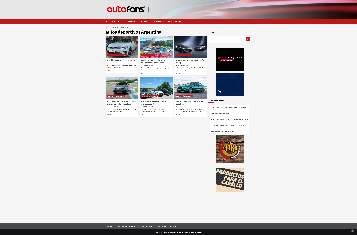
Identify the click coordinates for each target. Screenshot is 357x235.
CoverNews (188, 232)
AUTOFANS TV (158, 22)
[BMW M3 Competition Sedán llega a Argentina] (190, 88)
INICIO (108, 22)
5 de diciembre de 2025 (182, 65)
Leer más (109, 70)
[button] (250, 21)
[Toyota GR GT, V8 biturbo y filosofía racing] (190, 47)
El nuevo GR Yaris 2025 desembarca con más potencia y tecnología (121, 102)
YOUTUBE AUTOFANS (175, 22)
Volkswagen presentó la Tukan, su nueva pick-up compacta (229, 119)
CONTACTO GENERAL (113, 226)
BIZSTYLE (144, 55)
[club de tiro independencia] (230, 149)
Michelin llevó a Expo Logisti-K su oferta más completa (228, 125)
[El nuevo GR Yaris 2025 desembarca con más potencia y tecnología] (122, 88)
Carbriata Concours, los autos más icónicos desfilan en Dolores (155, 61)
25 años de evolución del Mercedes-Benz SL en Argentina (229, 107)
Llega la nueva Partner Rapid (220, 113)
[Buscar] (248, 39)
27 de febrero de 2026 (113, 63)
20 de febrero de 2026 (148, 65)
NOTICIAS (115, 22)
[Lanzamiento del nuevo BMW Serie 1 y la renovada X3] (156, 88)
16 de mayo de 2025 (113, 107)
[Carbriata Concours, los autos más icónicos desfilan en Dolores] (156, 47)
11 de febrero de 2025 (148, 107)
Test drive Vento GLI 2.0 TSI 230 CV (121, 60)
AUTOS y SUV (179, 55)
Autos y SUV (179, 96)
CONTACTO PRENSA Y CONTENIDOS (153, 226)
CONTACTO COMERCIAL (130, 226)
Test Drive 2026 (111, 55)
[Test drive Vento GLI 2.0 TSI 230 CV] (122, 47)
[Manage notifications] (352, 230)
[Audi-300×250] (230, 59)
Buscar (211, 32)
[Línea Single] (230, 180)
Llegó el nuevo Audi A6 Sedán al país (222, 131)
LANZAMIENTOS (129, 22)
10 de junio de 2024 (181, 107)
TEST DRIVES (144, 22)
